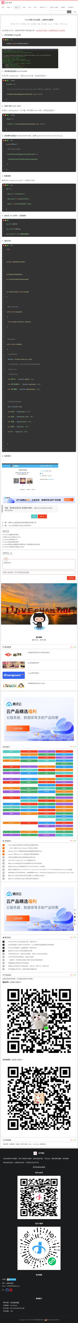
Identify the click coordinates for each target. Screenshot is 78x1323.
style (64, 813)
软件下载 (46, 791)
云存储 (29, 773)
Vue (46, 785)
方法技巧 (11, 791)
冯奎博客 (5, 1144)
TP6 (47, 782)
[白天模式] (74, 910)
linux (11, 807)
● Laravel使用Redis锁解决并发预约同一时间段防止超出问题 (21, 544)
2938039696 (9, 1283)
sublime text (11, 822)
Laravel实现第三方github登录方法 (19, 525)
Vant (47, 751)
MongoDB (64, 763)
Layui (29, 800)
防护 (29, 791)
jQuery (64, 829)
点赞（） (42, 516)
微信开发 (29, 813)
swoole (64, 785)
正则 (46, 816)
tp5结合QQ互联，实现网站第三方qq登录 (50, 30)
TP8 (29, 757)
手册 (24, 7)
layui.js (46, 822)
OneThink (64, 782)
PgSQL (46, 757)
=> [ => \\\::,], (25, 124)
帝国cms (29, 788)
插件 (11, 782)
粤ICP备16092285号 (53, 1320)
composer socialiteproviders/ (17, 43)
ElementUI (64, 751)
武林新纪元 (42, 1144)
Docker (11, 779)
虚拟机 (64, 788)
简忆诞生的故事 (40, 1167)
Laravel (50, 24)
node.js (46, 804)
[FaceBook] (74, 917)
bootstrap (11, 810)
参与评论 (71, 578)
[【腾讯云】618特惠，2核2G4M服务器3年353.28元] (39, 498)
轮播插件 (64, 819)
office (29, 835)
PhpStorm (64, 816)
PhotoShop (64, 825)
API (11, 835)
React (46, 800)
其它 (35, 7)
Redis (11, 788)
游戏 (64, 766)
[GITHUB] (74, 920)
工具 (29, 823)
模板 (64, 810)
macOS (46, 754)
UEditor (29, 810)
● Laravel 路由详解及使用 (10, 542)
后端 (16, 7)
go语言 (11, 797)
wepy (29, 766)
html (64, 804)
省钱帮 (63, 7)
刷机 (46, 773)
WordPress (29, 770)
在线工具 (42, 7)
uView (64, 760)
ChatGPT (71, 7)
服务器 (11, 813)
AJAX (46, 831)
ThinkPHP (29, 831)
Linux (29, 754)
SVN (46, 779)
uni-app (11, 770)
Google (29, 751)
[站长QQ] (74, 924)
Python (64, 822)
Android (29, 797)
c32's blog (35, 1144)
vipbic (30, 1144)
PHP (61, 24)
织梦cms (64, 835)
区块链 (64, 800)
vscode (64, 776)
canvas (46, 770)
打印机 (11, 751)
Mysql (28, 804)
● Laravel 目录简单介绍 (10, 539)
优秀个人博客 (54, 7)
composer (64, 779)
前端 (8, 7)
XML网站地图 (14, 1302)
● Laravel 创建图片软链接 (10, 534)
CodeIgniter (46, 788)
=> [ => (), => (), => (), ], (19, 199)
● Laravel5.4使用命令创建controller (13, 547)
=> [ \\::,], (32, 91)
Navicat (11, 757)
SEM (11, 773)
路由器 (29, 782)
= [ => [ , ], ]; (22, 156)
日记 (29, 7)
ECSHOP (46, 813)
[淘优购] (74, 913)
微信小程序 (46, 835)
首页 (3, 7)
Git (64, 797)
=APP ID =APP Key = (18, 229)
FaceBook (64, 770)
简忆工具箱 (24, 1144)
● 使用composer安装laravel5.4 (12, 537)
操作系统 (46, 826)
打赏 (34, 516)
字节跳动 (29, 760)
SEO (47, 810)
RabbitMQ (29, 779)
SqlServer (11, 760)
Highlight (64, 757)
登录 (75, 12)
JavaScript (64, 791)
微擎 (11, 766)
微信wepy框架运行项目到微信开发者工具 (22, 522)
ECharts (46, 807)
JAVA (46, 797)
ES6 (47, 766)
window (29, 807)
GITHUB (64, 807)
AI (64, 794)
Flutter (64, 773)
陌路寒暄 (11, 1144)
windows (64, 754)
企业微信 (46, 760)
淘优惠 (18, 1144)
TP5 (11, 831)
